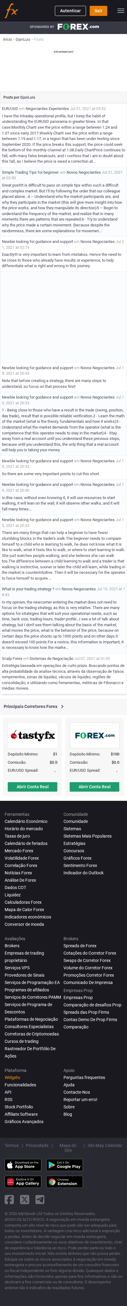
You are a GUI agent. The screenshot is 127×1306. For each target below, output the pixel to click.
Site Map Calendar (105, 1145)
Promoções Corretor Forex (88, 975)
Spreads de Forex (79, 945)
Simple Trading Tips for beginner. (30, 172)
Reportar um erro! (80, 1099)
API (8, 1092)
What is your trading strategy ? (28, 589)
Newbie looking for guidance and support (37, 241)
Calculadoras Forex (23, 902)
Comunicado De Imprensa (88, 982)
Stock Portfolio (19, 1106)
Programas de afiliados (27, 989)
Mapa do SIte (67, 1148)
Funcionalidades (20, 1084)
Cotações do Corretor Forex (89, 953)
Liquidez (13, 894)
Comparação (75, 1026)
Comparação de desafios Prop (92, 1004)
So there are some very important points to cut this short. (51, 473)
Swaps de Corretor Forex (87, 960)
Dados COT (15, 887)
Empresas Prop (78, 997)
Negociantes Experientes (47, 108)
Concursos (73, 850)
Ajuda (69, 1084)
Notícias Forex (18, 872)
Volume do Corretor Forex (88, 967)
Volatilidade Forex (22, 858)
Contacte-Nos (76, 1092)
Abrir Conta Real (33, 786)
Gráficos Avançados (24, 1121)
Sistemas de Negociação (51, 658)
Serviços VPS (17, 967)
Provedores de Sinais (24, 975)
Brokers (12, 945)
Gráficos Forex (77, 858)
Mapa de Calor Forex (24, 909)
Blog (67, 1114)
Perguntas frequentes (84, 1077)
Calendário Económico (26, 821)
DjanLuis (27, 97)
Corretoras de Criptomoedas (32, 1034)
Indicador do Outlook (83, 872)
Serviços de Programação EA (32, 982)
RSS (8, 1099)
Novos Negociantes (84, 172)
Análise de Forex (20, 880)
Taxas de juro (17, 836)
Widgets (12, 1077)
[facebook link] (9, 1199)
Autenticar (70, 10)
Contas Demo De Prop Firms (90, 1019)
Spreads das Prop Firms (86, 1012)
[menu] (121, 10)
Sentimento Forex (80, 865)
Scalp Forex (12, 658)
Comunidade (75, 821)
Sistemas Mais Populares (87, 836)
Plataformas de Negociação (31, 1019)
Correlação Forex (21, 865)
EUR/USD (10, 108)
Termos (12, 1145)
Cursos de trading (22, 1041)
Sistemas (72, 828)
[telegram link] (40, 1199)
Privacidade (37, 1145)
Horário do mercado (24, 828)
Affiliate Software (21, 1114)
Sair (98, 10)
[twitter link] (24, 1199)
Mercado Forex (19, 850)
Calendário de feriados (26, 843)
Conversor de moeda (24, 924)
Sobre (69, 1106)
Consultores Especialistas (29, 1026)
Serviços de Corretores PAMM (33, 997)
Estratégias (74, 843)
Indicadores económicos (28, 916)
